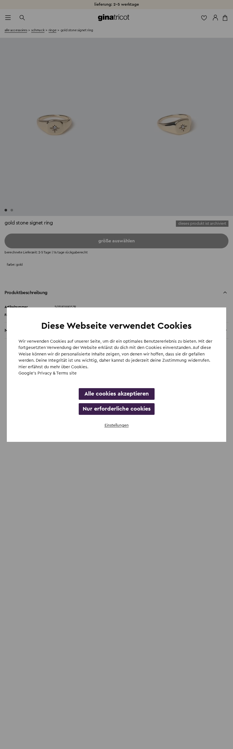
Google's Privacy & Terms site (47, 373)
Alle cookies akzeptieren (116, 394)
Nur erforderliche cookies (117, 409)
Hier (23, 367)
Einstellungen (117, 425)
